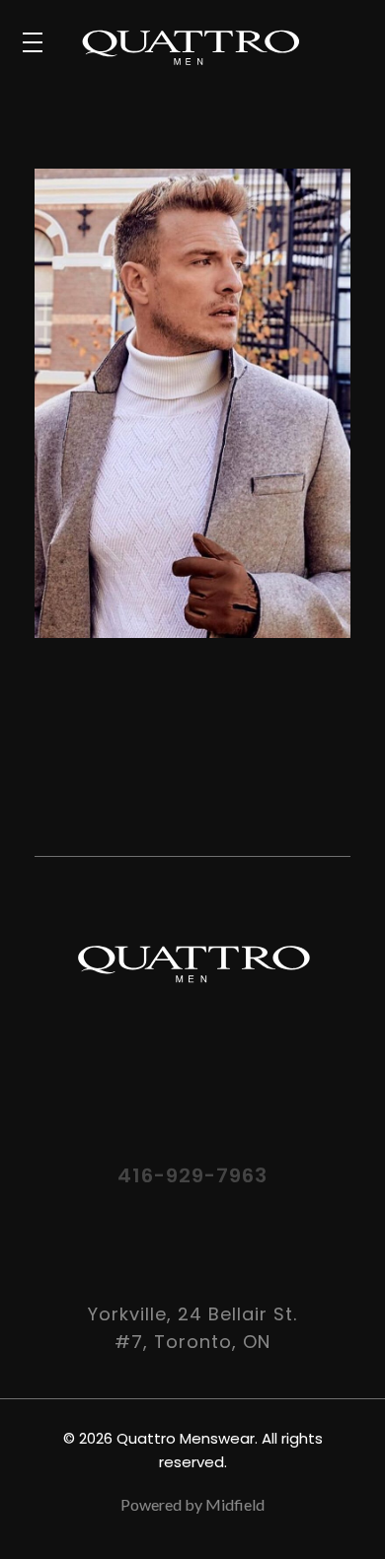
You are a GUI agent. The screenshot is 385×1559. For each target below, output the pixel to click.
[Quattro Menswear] (218, 47)
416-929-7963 (192, 1175)
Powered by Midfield (192, 1504)
